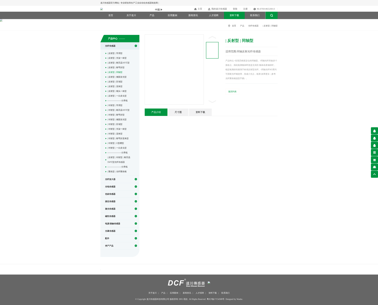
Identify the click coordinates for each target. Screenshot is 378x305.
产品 (152, 15)
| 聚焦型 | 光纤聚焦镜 (117, 171)
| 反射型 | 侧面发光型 (117, 77)
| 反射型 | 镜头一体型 (117, 91)
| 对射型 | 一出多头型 (117, 148)
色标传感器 (110, 194)
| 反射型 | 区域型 (114, 82)
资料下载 (234, 15)
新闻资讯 (193, 15)
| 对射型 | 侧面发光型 (117, 119)
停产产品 (109, 246)
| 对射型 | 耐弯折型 (115, 115)
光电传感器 (110, 187)
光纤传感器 (253, 26)
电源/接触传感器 (112, 224)
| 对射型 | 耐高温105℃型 (118, 110)
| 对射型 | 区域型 (114, 124)
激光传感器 (110, 209)
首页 (110, 15)
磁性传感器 (110, 216)
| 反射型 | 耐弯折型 (115, 67)
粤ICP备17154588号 (215, 299)
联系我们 (255, 15)
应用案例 (172, 15)
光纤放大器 (110, 179)
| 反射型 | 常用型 (114, 53)
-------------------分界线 (117, 100)
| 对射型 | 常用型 (114, 105)
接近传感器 (110, 201)
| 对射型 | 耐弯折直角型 (118, 138)
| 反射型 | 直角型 (114, 86)
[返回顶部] (374, 174)
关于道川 (131, 15)
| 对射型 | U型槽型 (115, 143)
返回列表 (232, 91)
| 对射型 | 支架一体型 (117, 129)
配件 (107, 238)
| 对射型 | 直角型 (114, 134)
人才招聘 (213, 15)
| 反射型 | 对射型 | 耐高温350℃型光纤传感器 (118, 159)
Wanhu (239, 299)
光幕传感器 (110, 231)
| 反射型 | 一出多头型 (117, 96)
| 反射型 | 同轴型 (114, 72)
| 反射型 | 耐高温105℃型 (118, 63)
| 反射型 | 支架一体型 (117, 58)
